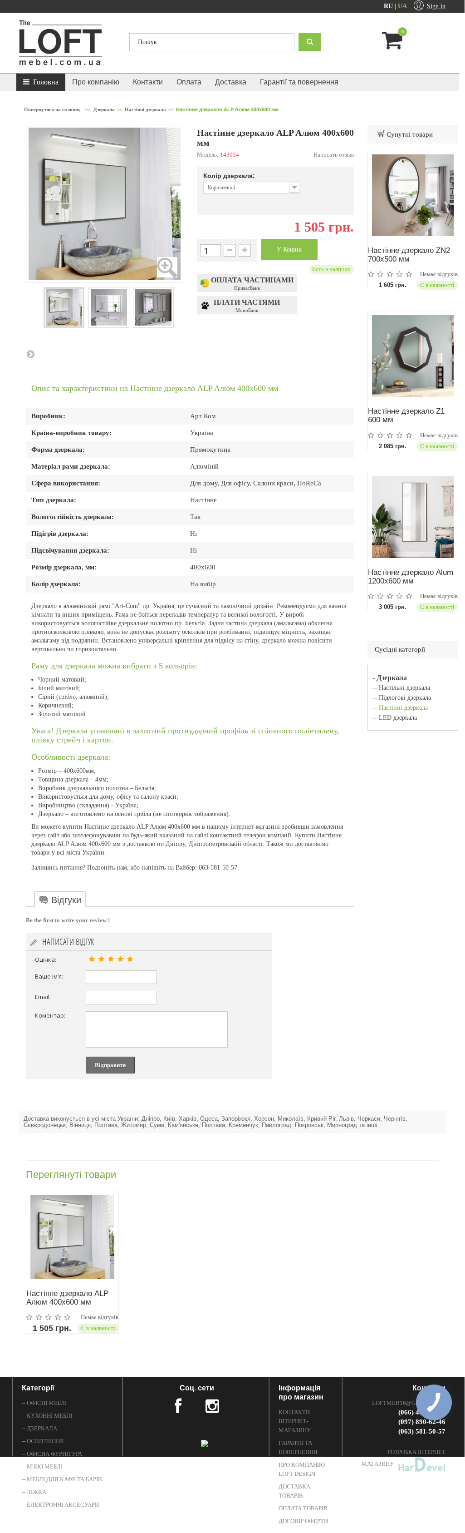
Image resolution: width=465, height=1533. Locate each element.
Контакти (148, 82)
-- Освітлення (43, 1441)
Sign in (436, 6)
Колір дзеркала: (230, 175)
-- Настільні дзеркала (401, 687)
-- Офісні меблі (44, 1402)
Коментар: (50, 1015)
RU (389, 6)
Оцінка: (45, 959)
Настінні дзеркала (145, 109)
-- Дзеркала (39, 1428)
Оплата (188, 82)
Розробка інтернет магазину (403, 1458)
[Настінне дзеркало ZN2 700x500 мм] (413, 195)
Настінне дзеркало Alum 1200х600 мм (410, 576)
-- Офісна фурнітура (52, 1453)
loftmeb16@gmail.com (408, 1402)
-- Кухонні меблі (47, 1415)
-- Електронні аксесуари (60, 1504)
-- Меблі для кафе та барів (62, 1479)
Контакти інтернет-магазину (295, 1421)
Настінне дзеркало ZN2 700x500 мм (409, 254)
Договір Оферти (303, 1521)
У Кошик (289, 249)
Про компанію (95, 82)
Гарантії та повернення (299, 82)
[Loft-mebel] (67, 42)
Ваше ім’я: (49, 976)
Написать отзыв (333, 154)
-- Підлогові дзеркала (401, 697)
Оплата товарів (303, 1508)
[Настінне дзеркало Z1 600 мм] (413, 356)
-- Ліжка (34, 1491)
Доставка (230, 82)
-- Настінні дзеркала (400, 707)
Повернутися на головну (52, 109)
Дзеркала (104, 109)
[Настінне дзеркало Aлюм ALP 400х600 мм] (64, 307)
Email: (43, 997)
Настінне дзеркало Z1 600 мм (406, 415)
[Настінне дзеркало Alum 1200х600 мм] (413, 517)
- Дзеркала (389, 678)
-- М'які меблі (42, 1466)
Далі (30, 353)
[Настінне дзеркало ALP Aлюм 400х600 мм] (72, 1237)
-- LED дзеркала (394, 717)
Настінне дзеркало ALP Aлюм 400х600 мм (67, 1297)
